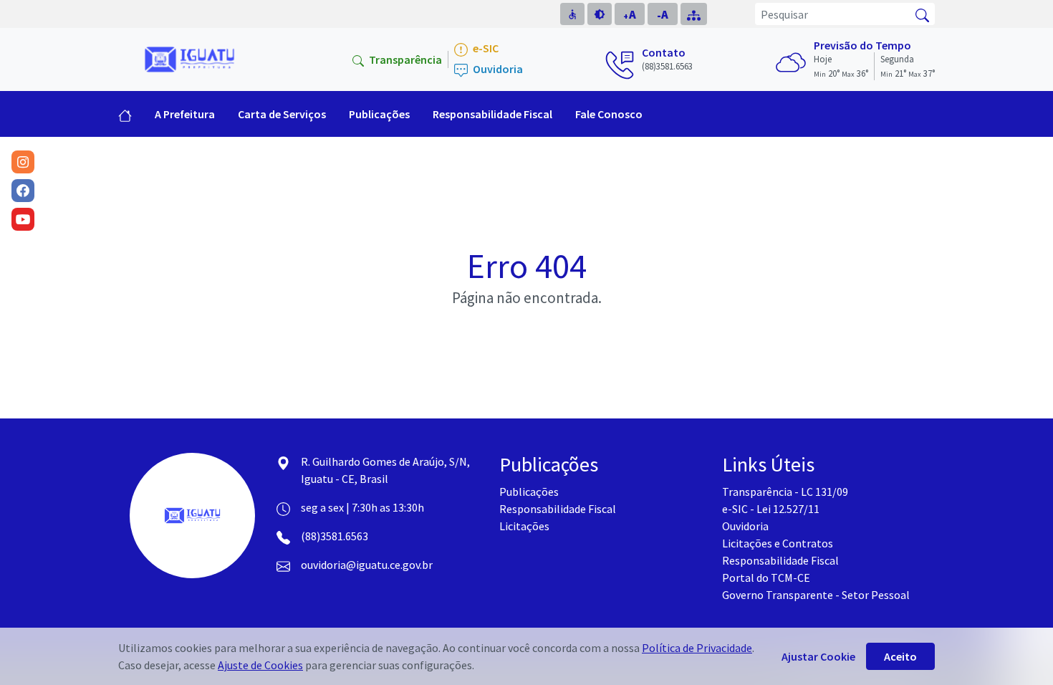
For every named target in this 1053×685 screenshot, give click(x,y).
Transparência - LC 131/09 (785, 491)
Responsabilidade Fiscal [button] (492, 114)
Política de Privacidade (697, 648)
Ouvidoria (497, 69)
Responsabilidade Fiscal (557, 509)
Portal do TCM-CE (766, 577)
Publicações (529, 491)
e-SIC (485, 48)
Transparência (404, 59)
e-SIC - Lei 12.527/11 (770, 509)
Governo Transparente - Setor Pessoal (816, 595)
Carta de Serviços (282, 114)
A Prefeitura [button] (185, 114)
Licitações (524, 526)
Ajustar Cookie (818, 656)
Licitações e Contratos (777, 543)
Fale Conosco (609, 114)
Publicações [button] (379, 114)
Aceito (900, 656)
